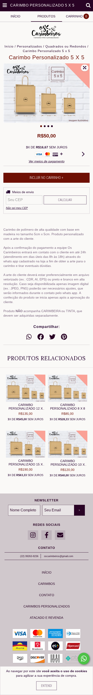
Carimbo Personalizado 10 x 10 (68, 462)
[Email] (60, 535)
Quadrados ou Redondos (65, 46)
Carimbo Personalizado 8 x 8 (67, 406)
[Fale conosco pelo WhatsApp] (84, 658)
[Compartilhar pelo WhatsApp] (28, 337)
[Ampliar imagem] (84, 67)
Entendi (46, 686)
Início (9, 46)
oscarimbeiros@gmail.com (58, 556)
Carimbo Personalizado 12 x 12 (26, 406)
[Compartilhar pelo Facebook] (40, 337)
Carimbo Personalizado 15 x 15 (26, 462)
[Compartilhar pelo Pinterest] (64, 337)
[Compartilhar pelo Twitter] (52, 337)
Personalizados (29, 46)
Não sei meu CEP (17, 208)
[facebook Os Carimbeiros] (46, 535)
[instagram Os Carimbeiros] (33, 535)
